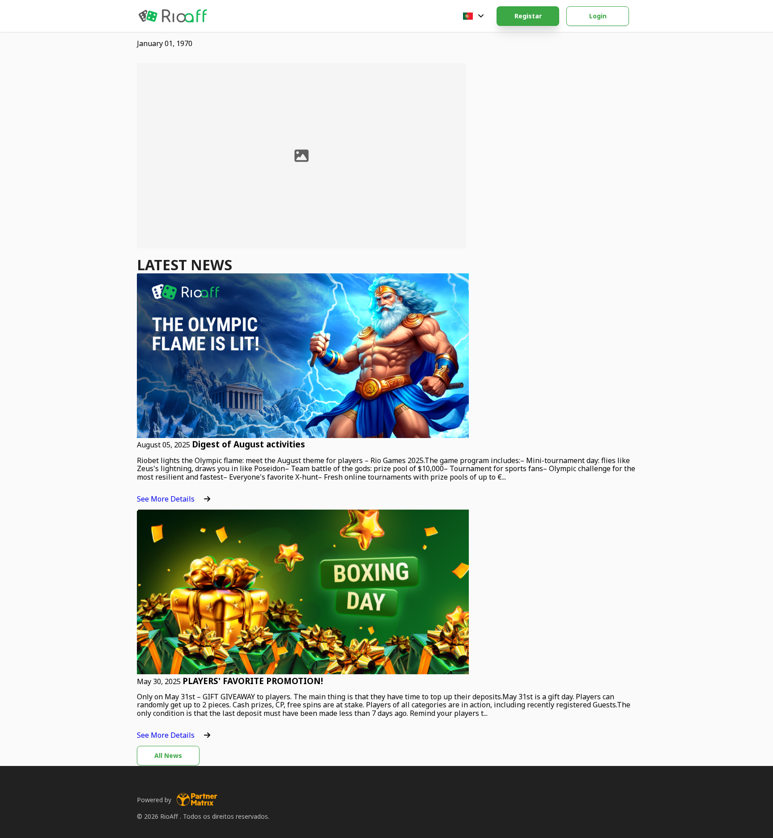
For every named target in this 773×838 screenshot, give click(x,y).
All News (168, 755)
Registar (528, 16)
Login (598, 16)
